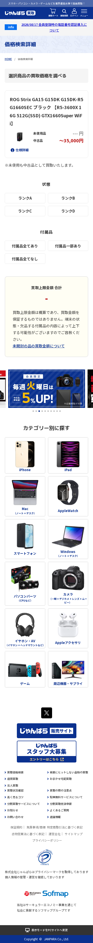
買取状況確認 (15, 790)
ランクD (68, 210)
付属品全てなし (25, 258)
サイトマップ (74, 834)
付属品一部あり (68, 245)
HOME (8, 59)
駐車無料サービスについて (66, 797)
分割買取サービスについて (23, 804)
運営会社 (55, 834)
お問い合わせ (15, 817)
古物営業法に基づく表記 (28, 834)
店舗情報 (55, 817)
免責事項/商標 (36, 827)
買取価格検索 (15, 772)
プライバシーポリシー (47, 840)
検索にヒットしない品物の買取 (69, 772)
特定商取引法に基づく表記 (65, 827)
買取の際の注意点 (61, 790)
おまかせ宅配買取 (61, 779)
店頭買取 (12, 779)
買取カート (53, 15)
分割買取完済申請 (61, 804)
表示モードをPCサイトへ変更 (49, 930)
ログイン (74, 15)
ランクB (68, 198)
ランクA (25, 198)
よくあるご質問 (59, 810)
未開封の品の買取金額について (39, 345)
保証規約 (16, 827)
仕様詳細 (22, 150)
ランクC (25, 210)
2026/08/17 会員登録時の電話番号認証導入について (54, 27)
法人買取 (12, 785)
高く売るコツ (15, 797)
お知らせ (12, 810)
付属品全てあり (25, 245)
